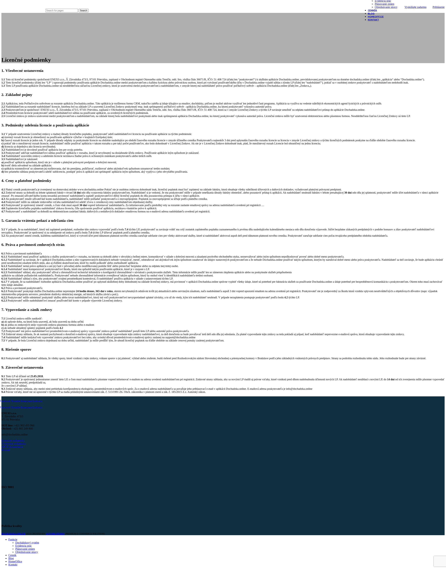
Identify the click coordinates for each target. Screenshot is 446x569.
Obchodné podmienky (13, 443)
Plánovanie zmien (384, 3)
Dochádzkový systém (27, 542)
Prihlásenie (439, 7)
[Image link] (20, 479)
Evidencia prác (23, 545)
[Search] (67, 5)
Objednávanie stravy (386, 7)
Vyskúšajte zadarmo (415, 7)
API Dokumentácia (12, 446)
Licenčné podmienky (13, 440)
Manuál (5, 449)
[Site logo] (22, 10)
